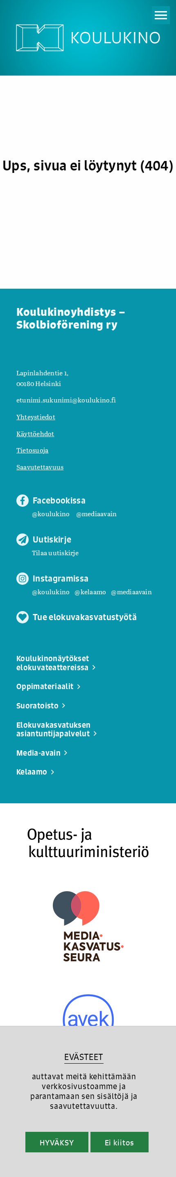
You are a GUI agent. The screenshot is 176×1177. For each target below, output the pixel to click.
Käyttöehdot (35, 433)
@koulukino (51, 513)
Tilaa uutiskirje (55, 552)
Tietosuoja (32, 450)
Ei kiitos (119, 1142)
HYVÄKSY (57, 1142)
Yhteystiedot (35, 416)
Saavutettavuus (39, 466)
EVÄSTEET (83, 1057)
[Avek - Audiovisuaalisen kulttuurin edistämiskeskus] (88, 1020)
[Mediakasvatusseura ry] (88, 926)
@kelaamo (90, 591)
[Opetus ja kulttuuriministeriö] (88, 843)
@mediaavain (96, 513)
